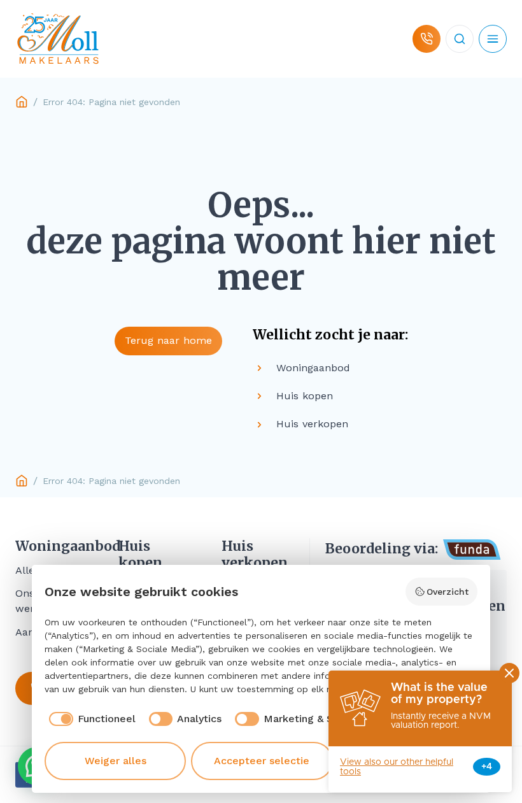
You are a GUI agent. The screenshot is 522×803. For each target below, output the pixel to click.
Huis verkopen (255, 554)
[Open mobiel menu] (493, 39)
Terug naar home (168, 340)
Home (21, 102)
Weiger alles (115, 761)
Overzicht (448, 591)
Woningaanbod (51, 546)
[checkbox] (90, 719)
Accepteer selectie (261, 761)
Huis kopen (140, 554)
